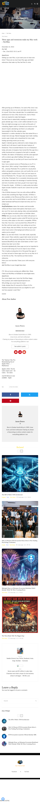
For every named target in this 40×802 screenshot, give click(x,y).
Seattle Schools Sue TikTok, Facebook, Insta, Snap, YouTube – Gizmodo (20, 659)
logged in (12, 690)
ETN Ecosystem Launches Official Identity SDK (22, 734)
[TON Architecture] (20, 473)
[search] (36, 701)
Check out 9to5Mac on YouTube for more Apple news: (18, 273)
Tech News (4, 36)
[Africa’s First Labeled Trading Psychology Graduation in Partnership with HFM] (20, 519)
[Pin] (10, 401)
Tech (8, 497)
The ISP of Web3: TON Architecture (12, 494)
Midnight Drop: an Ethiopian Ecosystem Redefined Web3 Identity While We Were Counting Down (18, 589)
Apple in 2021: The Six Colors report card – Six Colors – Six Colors (8, 370)
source (4, 294)
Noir (3, 234)
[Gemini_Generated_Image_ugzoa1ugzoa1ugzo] (20, 614)
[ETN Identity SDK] (4, 736)
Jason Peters (20, 326)
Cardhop (20, 157)
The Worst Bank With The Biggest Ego (13, 636)
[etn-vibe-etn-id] (20, 567)
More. (31, 271)
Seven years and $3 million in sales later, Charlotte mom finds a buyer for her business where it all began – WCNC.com (20, 672)
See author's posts (20, 346)
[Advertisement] (20, 84)
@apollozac (5, 55)
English (4, 497)
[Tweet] (29, 394)
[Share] (10, 394)
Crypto (3, 545)
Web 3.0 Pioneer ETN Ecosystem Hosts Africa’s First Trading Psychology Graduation (19, 541)
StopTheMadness (7, 206)
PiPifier (4, 216)
